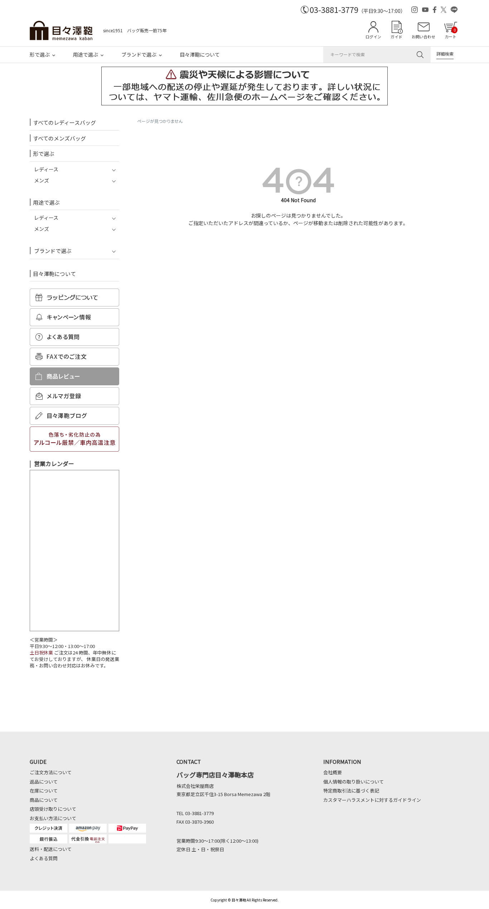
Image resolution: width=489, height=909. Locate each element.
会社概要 (332, 772)
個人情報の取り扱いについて (353, 781)
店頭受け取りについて (53, 808)
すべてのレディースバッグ (64, 122)
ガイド (396, 36)
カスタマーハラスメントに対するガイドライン (372, 799)
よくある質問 (44, 858)
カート (450, 33)
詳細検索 (445, 54)
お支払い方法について (53, 818)
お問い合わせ (423, 36)
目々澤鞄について (200, 54)
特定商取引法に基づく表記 (351, 790)
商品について (44, 799)
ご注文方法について (51, 772)
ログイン (373, 36)
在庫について (44, 790)
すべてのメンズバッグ (59, 138)
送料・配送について (51, 849)
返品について (44, 781)
